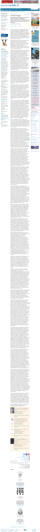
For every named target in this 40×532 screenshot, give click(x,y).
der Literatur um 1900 (34, 127)
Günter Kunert (3, 52)
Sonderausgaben (3, 49)
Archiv (6, 8)
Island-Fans (32, 118)
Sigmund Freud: (5, 119)
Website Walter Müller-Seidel (35, 151)
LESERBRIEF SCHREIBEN (24, 456)
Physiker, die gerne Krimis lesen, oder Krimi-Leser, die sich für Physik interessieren (35, 121)
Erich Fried (2, 62)
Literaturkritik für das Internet (35, 137)
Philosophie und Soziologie (20, 11)
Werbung (15, 531)
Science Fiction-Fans (33, 122)
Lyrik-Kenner (32, 117)
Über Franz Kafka (35, 90)
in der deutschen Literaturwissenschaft (4, 125)
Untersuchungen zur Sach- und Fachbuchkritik (34, 139)
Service (19, 8)
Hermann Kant (3, 56)
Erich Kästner (33, 136)
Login (10, 10)
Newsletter (10, 531)
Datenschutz (34, 530)
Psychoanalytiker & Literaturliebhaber (33, 124)
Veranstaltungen (4, 531)
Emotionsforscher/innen (34, 130)
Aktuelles (2, 8)
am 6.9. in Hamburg (36, 86)
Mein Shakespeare (3, 55)
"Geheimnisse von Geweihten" (35, 78)
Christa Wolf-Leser (33, 131)
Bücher (12, 8)
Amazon (35, 45)
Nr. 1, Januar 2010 (12, 11)
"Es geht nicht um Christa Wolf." (4, 90)
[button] (24, 454)
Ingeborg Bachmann (4, 68)
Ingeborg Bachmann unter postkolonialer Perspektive (34, 143)
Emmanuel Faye (17, 438)
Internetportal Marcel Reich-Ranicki (4, 71)
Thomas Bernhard (3, 60)
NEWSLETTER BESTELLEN (24, 459)
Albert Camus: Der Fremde (35, 75)
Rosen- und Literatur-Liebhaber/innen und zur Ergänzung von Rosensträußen (34, 115)
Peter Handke (6, 66)
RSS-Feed (2, 529)
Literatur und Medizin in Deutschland (4, 100)
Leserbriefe (12, 529)
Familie (2, 21)
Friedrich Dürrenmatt (3, 58)
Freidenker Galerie (35, 73)
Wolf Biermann (5, 54)
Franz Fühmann (6, 64)
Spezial (9, 8)
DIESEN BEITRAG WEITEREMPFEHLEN (23, 457)
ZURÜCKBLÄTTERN (14, 461)
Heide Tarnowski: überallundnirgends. (4, 84)
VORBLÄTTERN (26, 461)
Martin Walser (4, 53)
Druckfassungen (4, 530)
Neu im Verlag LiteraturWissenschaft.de (20, 486)
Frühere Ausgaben (6, 11)
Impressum (34, 529)
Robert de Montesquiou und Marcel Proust (4, 98)
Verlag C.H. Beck (35, 28)
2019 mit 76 (2, 88)
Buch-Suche (17, 530)
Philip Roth (7, 52)
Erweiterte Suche (11, 530)
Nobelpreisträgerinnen (35, 92)
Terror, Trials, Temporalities (3, 105)
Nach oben (34, 531)
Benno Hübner (17, 418)
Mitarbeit (2, 10)
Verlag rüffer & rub (17, 411)
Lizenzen (22, 467)
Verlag (38, 4)
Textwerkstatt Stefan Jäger (35, 94)
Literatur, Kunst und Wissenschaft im (4, 115)
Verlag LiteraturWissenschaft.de (20, 505)
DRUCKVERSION (26, 458)
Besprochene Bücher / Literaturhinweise (16, 26)
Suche (29, 8)
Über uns (6, 10)
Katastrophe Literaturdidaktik (35, 81)
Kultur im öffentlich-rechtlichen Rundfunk (4, 17)
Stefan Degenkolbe (15, 23)
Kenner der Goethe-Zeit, (34, 126)
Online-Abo (7, 529)
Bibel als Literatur (4, 121)
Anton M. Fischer (17, 408)
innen (37, 131)
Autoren (16, 8)
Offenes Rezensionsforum (4, 22)
